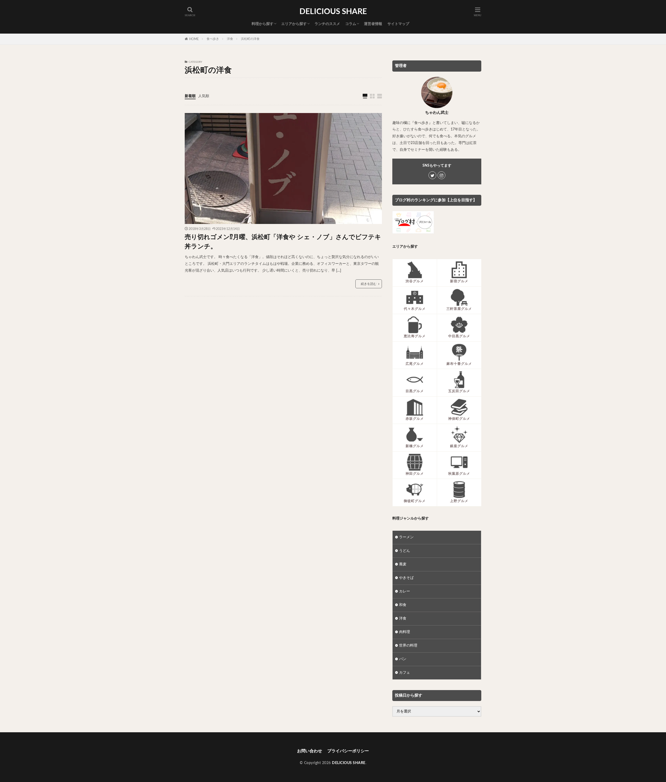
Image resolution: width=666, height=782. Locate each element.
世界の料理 (408, 645)
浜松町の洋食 (250, 38)
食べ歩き (213, 38)
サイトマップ (398, 24)
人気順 (203, 96)
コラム (350, 24)
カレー (404, 591)
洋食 (230, 38)
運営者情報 (373, 24)
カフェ (404, 672)
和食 (402, 605)
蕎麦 (402, 564)
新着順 (190, 96)
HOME (194, 39)
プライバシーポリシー (348, 751)
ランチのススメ (327, 24)
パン (402, 659)
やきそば (406, 578)
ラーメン (406, 537)
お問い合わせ (309, 751)
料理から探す (262, 24)
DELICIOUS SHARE (333, 12)
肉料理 (404, 632)
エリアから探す (294, 24)
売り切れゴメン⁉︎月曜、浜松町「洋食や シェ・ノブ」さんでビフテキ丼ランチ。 (283, 242)
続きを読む (368, 283)
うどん (404, 551)
